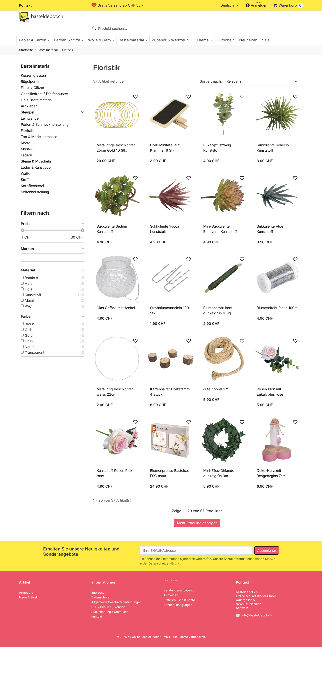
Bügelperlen (30, 81)
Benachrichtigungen (178, 605)
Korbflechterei (32, 186)
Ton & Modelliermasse (39, 136)
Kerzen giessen (33, 75)
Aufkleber (29, 106)
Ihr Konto (171, 581)
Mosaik (27, 149)
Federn (26, 155)
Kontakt (25, 5)
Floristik (27, 130)
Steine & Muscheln (36, 161)
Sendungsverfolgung (179, 590)
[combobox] (123, 28)
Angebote (26, 592)
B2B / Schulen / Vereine (108, 607)
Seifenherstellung (35, 192)
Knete (25, 143)
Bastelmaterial (36, 66)
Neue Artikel (28, 597)
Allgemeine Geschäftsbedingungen (116, 602)
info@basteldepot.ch (257, 615)
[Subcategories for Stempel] (81, 112)
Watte (25, 173)
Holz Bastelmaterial (37, 100)
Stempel (27, 112)
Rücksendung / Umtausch (109, 612)
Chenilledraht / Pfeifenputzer (44, 94)
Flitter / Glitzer (32, 87)
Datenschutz (100, 597)
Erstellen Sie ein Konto (179, 600)
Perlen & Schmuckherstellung (45, 124)
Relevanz (233, 81)
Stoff (25, 179)
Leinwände (30, 118)
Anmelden (171, 595)
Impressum (99, 592)
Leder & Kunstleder (36, 167)
